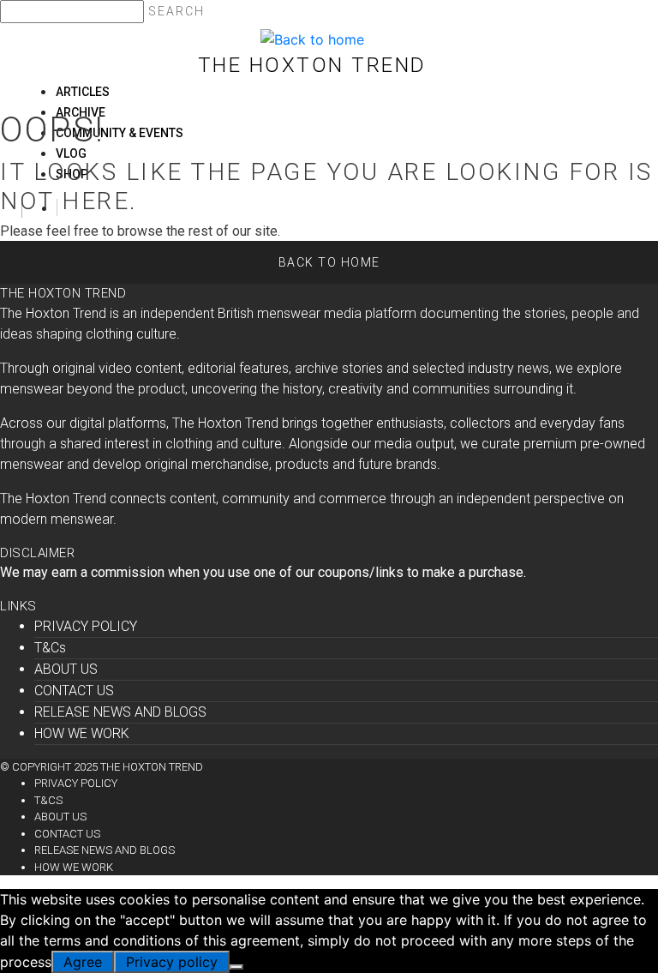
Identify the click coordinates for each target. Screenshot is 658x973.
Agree (82, 961)
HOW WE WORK (81, 733)
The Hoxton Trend (312, 65)
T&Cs (50, 648)
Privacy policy (172, 961)
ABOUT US (66, 669)
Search (176, 11)
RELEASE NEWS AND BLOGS (120, 712)
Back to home (329, 262)
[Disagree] (236, 967)
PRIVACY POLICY (85, 626)
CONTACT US (74, 690)
